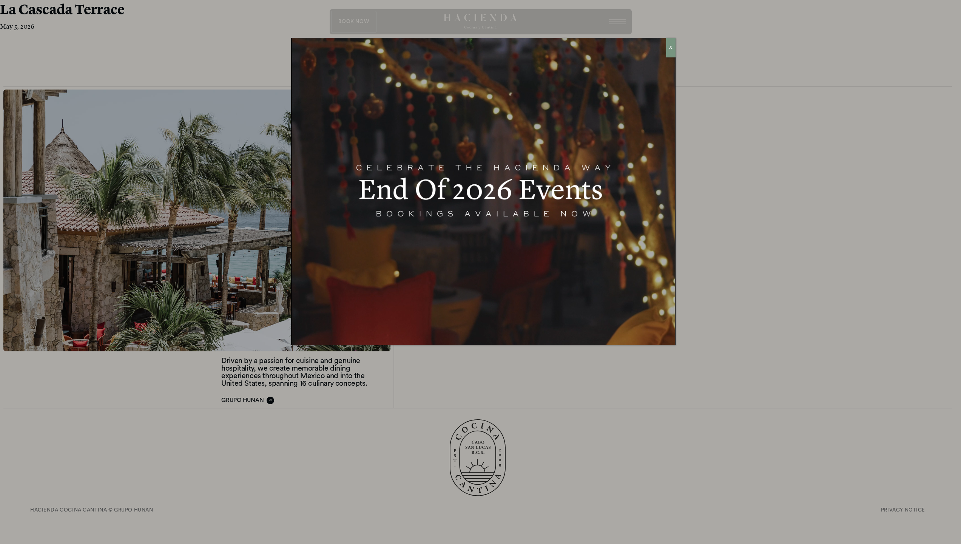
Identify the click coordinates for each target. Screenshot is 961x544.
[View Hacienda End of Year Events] (483, 191)
